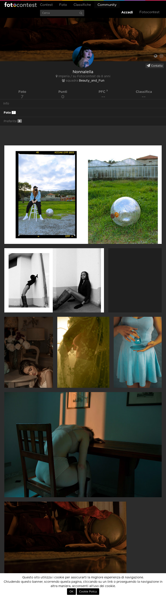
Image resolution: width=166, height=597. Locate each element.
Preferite (12, 121)
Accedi (127, 12)
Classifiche (82, 4)
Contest (46, 4)
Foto (63, 4)
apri (83, 194)
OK (71, 591)
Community (107, 4)
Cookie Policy (88, 591)
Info (6, 103)
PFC (102, 91)
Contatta (156, 65)
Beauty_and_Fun (91, 80)
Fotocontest (20, 4)
